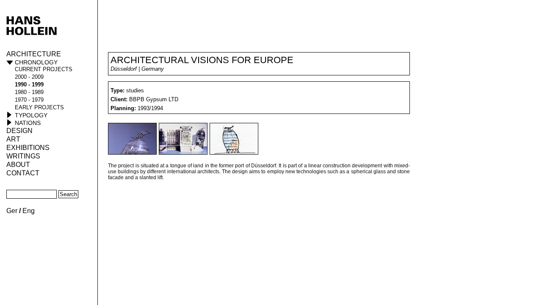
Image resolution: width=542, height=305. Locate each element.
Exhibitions (28, 147)
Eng (28, 210)
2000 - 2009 (29, 77)
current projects (43, 69)
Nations (28, 122)
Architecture (33, 54)
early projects (39, 107)
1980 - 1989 (29, 92)
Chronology (36, 62)
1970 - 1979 (29, 100)
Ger (11, 210)
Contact (22, 173)
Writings (23, 156)
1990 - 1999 (29, 84)
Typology (31, 115)
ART (13, 139)
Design (19, 130)
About (18, 164)
